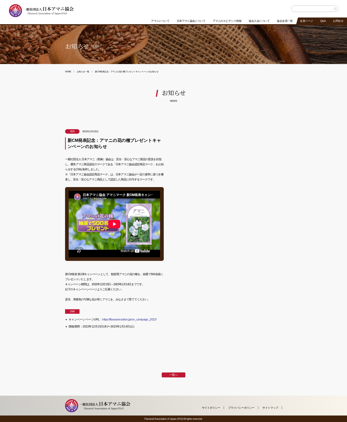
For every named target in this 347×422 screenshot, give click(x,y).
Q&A (323, 20)
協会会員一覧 (285, 20)
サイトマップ (270, 407)
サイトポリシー (211, 407)
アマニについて (160, 20)
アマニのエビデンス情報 (227, 20)
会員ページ (306, 20)
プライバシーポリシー (241, 407)
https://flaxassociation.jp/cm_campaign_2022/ (129, 319)
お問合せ (338, 20)
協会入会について (259, 20)
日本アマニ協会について (191, 20)
